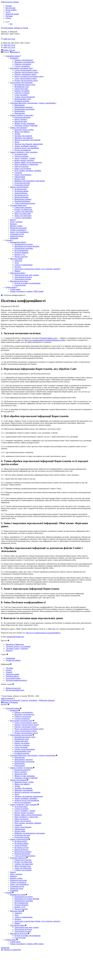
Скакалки (18, 173)
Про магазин (10, 8)
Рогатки (18, 267)
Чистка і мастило (21, 256)
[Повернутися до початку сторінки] (10, 2)
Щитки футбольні (21, 197)
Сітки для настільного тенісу (26, 78)
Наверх (15, 702)
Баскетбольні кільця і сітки (25, 85)
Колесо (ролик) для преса (24, 160)
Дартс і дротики (16, 222)
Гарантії (8, 672)
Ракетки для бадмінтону (24, 60)
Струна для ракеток (22, 66)
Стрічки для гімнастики (24, 211)
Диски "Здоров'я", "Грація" (25, 158)
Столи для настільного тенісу (26, 70)
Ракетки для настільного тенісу (27, 72)
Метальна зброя (16, 259)
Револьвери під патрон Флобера (27, 246)
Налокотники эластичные (24, 109)
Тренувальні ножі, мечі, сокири (27, 275)
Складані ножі (20, 285)
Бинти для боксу (21, 119)
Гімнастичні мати (21, 89)
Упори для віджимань (23, 175)
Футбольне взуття (21, 195)
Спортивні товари (12, 56)
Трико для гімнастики (23, 216)
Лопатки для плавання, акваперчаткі (29, 144)
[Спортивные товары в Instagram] (47, 700)
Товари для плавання (18, 128)
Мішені (17, 271)
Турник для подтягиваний (25, 97)
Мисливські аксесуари (19, 281)
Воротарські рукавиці (23, 199)
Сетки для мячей (21, 95)
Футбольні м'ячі (21, 189)
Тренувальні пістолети (23, 277)
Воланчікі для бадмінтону (24, 62)
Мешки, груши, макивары (25, 123)
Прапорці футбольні (22, 201)
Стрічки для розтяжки (23, 218)
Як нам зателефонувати (14, 690)
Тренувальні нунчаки (23, 279)
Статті (7, 12)
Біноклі (13, 220)
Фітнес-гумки (20, 179)
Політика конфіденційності (16, 680)
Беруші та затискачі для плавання (27, 140)
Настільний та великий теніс (21, 68)
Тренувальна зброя (17, 273)
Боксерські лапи (21, 121)
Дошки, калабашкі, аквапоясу (26, 146)
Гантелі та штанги (22, 156)
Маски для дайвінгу (22, 132)
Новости (9, 650)
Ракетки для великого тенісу (26, 74)
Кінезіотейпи (20, 111)
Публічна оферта (12, 676)
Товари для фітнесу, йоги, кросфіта (23, 152)
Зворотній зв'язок (12, 14)
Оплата (8, 18)
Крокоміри (14, 238)
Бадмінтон (14, 58)
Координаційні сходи (23, 99)
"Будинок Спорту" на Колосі (16, 648)
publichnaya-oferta (58, 340)
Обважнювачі (20, 177)
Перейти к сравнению (12, 950)
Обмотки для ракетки (23, 64)
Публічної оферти (46, 338)
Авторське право (12, 674)
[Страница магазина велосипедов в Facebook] (19, 700)
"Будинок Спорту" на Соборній (17, 646)
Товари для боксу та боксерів (21, 115)
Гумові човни (10, 287)
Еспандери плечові (22, 185)
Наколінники (20, 105)
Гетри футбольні (21, 193)
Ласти (17, 142)
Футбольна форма (21, 191)
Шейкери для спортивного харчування (30, 181)
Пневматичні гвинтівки (24, 248)
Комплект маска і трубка (24, 130)
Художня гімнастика (18, 205)
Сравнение (5, 948)
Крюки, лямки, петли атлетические (28, 162)
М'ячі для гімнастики (23, 214)
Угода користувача (12, 678)
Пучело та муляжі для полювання (27, 283)
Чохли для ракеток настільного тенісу (29, 76)
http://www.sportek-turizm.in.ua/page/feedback (43, 633)
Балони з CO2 (20, 254)
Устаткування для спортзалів (21, 82)
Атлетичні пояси (21, 154)
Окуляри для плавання (23, 136)
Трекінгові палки (16, 236)
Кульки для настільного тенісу (26, 80)
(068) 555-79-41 (9, 45)
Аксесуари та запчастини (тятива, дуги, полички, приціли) (37, 269)
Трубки (17, 134)
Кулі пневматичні (21, 250)
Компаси (13, 224)
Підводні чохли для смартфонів (27, 148)
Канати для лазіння (22, 91)
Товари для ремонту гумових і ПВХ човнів (26, 291)
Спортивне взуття (17, 234)
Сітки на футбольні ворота (25, 203)
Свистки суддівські (22, 93)
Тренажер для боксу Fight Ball (26, 125)
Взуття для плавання (23, 150)
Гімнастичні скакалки (23, 207)
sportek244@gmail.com (15, 637)
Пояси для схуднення (23, 168)
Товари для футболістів (19, 187)
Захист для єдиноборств (19, 232)
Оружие (8, 240)
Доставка (9, 16)
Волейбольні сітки (22, 87)
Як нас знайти (10, 10)
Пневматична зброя (18, 242)
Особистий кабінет (13, 660)
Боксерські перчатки (22, 117)
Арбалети (18, 261)
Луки (17, 263)
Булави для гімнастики (23, 209)
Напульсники (20, 113)
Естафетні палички (22, 101)
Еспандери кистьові (22, 183)
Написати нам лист (13, 688)
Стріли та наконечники (24, 265)
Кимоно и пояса (16, 226)
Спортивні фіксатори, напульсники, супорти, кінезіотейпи (33, 103)
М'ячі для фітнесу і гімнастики (26, 164)
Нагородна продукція (18, 228)
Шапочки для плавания (24, 138)
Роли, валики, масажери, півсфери (28, 171)
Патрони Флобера (21, 252)
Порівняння (10, 658)
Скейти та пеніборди (18, 230)
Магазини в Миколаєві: (14, 644)
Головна (8, 6)
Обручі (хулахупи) (22, 166)
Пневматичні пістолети (24, 244)
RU (11, 24)
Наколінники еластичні (24, 107)
